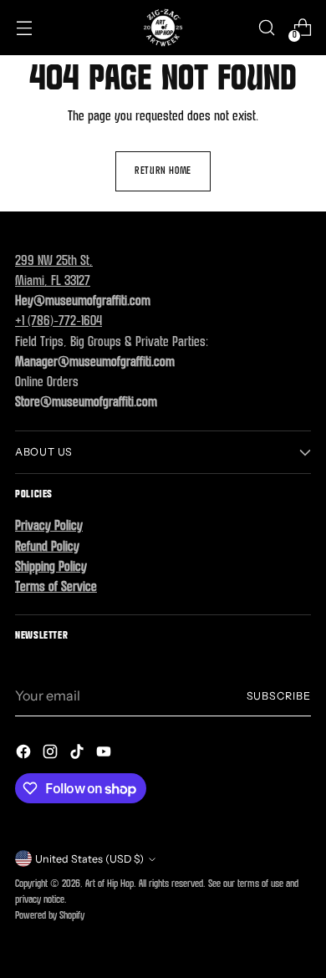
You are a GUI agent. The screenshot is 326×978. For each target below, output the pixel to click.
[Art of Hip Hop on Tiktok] (79, 755)
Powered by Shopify (49, 916)
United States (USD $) (89, 859)
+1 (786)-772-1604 (58, 322)
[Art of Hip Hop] (163, 27)
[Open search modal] (266, 28)
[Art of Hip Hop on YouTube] (105, 755)
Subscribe (279, 696)
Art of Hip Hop (109, 884)
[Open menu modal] (24, 28)
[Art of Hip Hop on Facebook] (25, 755)
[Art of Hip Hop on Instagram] (52, 755)
